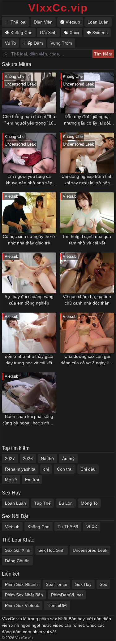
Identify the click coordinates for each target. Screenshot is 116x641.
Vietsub (12, 526)
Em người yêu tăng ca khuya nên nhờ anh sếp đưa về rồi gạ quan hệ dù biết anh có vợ (29, 180)
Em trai (32, 479)
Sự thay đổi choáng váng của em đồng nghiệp (29, 299)
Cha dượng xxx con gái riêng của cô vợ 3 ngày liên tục (87, 360)
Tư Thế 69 (68, 526)
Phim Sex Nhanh (21, 584)
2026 (28, 458)
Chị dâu (88, 469)
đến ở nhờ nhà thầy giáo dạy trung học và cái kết (29, 359)
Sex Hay (83, 584)
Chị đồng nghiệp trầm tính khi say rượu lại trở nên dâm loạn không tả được (87, 180)
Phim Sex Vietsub (22, 605)
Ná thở (47, 458)
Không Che (38, 526)
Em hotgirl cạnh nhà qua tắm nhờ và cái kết (87, 239)
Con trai (64, 469)
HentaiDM (57, 605)
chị (46, 469)
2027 (10, 458)
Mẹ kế (11, 479)
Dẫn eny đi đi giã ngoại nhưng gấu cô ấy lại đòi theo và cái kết (87, 120)
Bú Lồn (66, 503)
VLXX (91, 526)
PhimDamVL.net (67, 594)
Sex (103, 584)
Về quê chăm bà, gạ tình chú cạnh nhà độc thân (87, 299)
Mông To (89, 503)
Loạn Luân (15, 503)
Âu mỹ (68, 458)
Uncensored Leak (90, 550)
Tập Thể (42, 503)
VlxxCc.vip (58, 8)
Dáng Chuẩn (17, 560)
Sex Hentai (56, 584)
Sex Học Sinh (51, 550)
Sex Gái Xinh (17, 550)
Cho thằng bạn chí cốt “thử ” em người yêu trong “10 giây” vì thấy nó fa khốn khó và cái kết (29, 120)
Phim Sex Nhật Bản (24, 594)
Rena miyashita (20, 469)
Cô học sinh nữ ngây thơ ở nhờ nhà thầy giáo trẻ (29, 239)
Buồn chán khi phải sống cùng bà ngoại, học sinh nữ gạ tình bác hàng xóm (29, 420)
